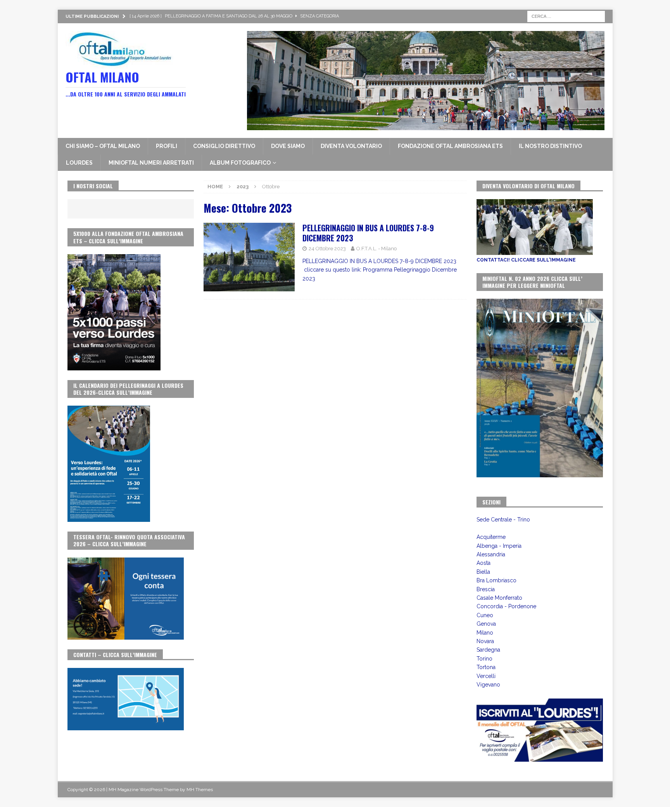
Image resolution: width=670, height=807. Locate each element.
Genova (486, 624)
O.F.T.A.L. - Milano (376, 248)
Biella (483, 572)
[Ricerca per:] (566, 16)
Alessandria (491, 554)
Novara (485, 641)
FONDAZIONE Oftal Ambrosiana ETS (450, 146)
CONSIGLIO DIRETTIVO (224, 146)
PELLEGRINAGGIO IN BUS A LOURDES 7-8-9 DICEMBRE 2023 (368, 233)
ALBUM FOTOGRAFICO (240, 163)
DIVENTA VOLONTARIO (351, 146)
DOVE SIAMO (288, 146)
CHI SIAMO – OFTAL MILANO (103, 146)
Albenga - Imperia (499, 546)
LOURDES (79, 163)
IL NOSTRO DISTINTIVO (550, 146)
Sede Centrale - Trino (503, 519)
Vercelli (486, 676)
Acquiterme (491, 537)
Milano (485, 633)
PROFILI (166, 146)
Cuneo (485, 615)
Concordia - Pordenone (506, 606)
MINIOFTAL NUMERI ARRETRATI (151, 163)
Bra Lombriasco (496, 580)
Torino (484, 659)
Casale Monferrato (499, 598)
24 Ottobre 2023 (327, 248)
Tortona (486, 667)
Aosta (483, 563)
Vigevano (488, 684)
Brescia (486, 589)
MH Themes (199, 789)
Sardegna (488, 650)
